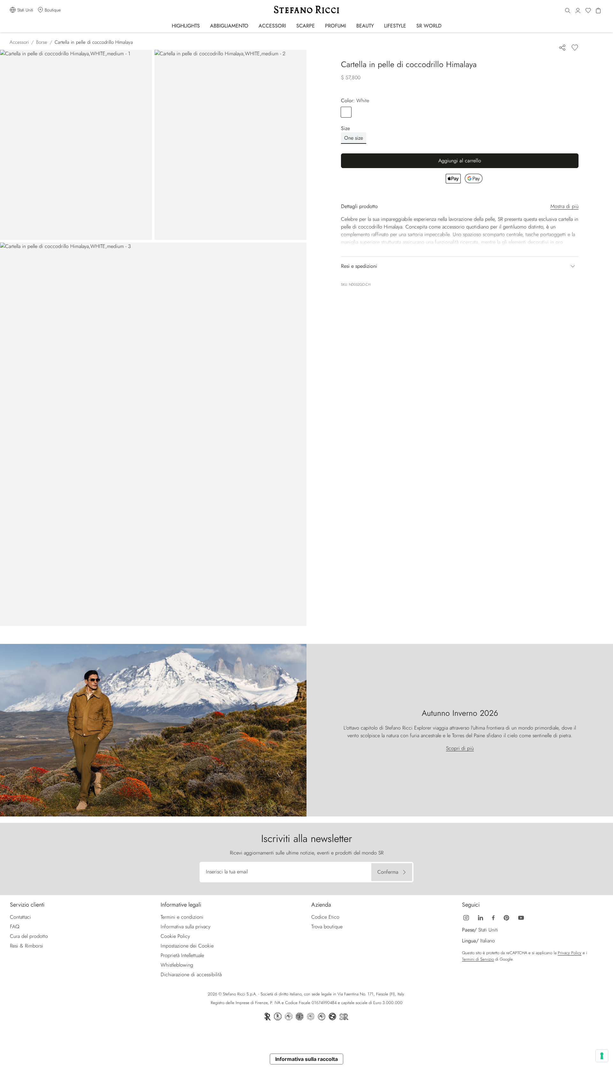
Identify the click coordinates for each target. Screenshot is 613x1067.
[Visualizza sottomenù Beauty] (378, 25)
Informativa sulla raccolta (306, 1059)
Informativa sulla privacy (185, 926)
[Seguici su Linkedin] (480, 917)
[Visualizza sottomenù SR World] (445, 25)
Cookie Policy (175, 936)
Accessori (272, 25)
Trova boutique (327, 926)
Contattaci (20, 917)
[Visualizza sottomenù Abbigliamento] (252, 25)
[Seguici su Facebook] (493, 917)
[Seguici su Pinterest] (506, 917)
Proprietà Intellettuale (182, 955)
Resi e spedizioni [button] (359, 266)
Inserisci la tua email (227, 871)
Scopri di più (460, 748)
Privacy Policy (569, 953)
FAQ (14, 926)
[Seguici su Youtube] (521, 917)
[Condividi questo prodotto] (562, 47)
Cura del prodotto (29, 936)
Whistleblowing (177, 965)
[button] (568, 10)
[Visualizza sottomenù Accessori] (290, 25)
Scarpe (305, 25)
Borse (41, 42)
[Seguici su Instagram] (466, 917)
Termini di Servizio (478, 959)
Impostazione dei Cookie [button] (187, 945)
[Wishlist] (588, 10)
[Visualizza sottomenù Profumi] (350, 25)
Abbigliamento (229, 25)
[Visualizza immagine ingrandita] (76, 145)
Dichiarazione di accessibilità (191, 974)
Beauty (365, 25)
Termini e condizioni (182, 917)
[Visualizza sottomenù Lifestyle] (410, 25)
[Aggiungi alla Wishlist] (575, 47)
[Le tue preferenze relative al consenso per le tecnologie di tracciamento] (602, 1056)
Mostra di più (564, 206)
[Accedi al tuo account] (578, 10)
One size (353, 138)
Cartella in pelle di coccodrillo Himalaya (94, 42)
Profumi (335, 25)
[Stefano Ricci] (306, 9)
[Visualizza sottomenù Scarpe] (319, 25)
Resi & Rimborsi (26, 945)
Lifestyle (395, 25)
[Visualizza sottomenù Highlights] (204, 25)
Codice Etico (325, 917)
